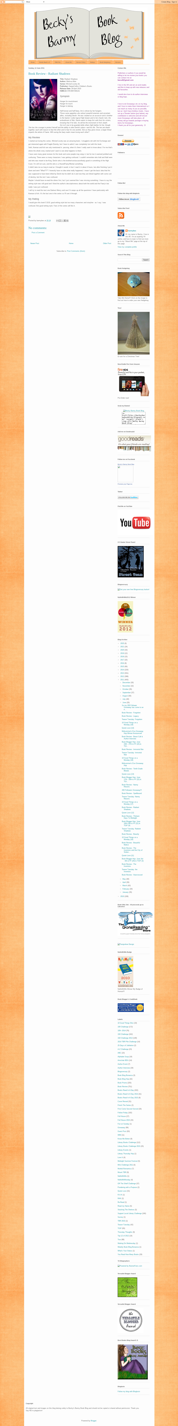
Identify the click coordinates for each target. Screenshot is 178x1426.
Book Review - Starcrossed (132, 875)
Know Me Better (124, 1139)
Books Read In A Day (126, 1090)
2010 (122, 896)
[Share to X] (62, 220)
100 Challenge (123, 1027)
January (125, 892)
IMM (119, 1135)
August (125, 696)
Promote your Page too (125, 484)
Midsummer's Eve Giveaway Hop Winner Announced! (132, 732)
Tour (119, 1240)
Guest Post (122, 1131)
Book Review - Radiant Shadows (49, 73)
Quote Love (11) (128, 855)
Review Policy (80, 62)
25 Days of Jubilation (126, 1045)
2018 (122, 657)
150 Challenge (123, 1034)
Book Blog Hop (123, 1079)
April (124, 882)
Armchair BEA (123, 1060)
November (126, 686)
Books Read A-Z (44, 62)
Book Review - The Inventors (129, 865)
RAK (119, 1198)
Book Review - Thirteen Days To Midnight (130, 817)
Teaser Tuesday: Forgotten (132, 719)
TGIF (120, 1228)
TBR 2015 (121, 1221)
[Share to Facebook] (65, 220)
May (124, 879)
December (126, 682)
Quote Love (122, 1191)
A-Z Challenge (123, 1049)
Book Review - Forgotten (131, 713)
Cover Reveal (123, 1101)
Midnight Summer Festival (127, 1161)
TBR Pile (57, 62)
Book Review (123, 1087)
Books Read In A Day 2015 (128, 1098)
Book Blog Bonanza (125, 1075)
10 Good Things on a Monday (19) (130, 724)
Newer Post (34, 243)
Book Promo (122, 1083)
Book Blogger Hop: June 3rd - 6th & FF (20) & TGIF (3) (132, 860)
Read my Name (123, 1206)
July (124, 699)
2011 (122, 680)
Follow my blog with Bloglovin (129, 1391)
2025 (122, 643)
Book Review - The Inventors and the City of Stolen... (132, 850)
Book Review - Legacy (130, 716)
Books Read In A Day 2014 (128, 1094)
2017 (122, 660)
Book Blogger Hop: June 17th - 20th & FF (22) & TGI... (131, 779)
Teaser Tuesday (124, 1225)
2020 (122, 650)
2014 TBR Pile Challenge (127, 1042)
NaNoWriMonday (124, 1180)
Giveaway (121, 1128)
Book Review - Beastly (130, 834)
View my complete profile (127, 247)
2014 (122, 670)
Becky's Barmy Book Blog (126, 464)
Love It (120, 1157)
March (125, 885)
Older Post (107, 243)
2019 (122, 653)
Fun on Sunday (123, 1124)
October (125, 689)
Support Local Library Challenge (130, 1213)
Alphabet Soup (123, 1057)
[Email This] (57, 220)
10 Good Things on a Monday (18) (130, 759)
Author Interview (124, 1068)
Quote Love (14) (128, 728)
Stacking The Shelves (126, 1210)
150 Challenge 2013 (125, 1038)
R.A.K (120, 1195)
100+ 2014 (122, 1031)
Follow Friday (123, 1113)
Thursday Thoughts (125, 1232)
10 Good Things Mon (125, 1023)
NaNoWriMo (122, 1176)
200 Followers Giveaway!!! (132, 790)
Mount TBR (122, 1172)
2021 (122, 647)
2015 (122, 666)
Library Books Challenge (127, 1142)
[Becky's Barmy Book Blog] (125, 482)
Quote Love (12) (128, 813)
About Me (68, 62)
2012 (122, 676)
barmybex (132, 231)
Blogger (93, 1421)
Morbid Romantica (124, 1169)
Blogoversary (123, 1072)
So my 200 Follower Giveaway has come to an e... (132, 707)
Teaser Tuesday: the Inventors (129, 870)
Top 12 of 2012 (123, 1236)
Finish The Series (124, 1105)
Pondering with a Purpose (127, 1187)
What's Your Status (125, 1251)
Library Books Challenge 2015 (129, 1146)
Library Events (123, 1150)
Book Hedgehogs (105, 62)
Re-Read (121, 1202)
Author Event (123, 1064)
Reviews (118, 62)
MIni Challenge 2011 (125, 1165)
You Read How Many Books (128, 1254)
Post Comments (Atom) (76, 251)
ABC (119, 1053)
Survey (120, 1217)
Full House (122, 1116)
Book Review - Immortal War (132, 749)
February (126, 889)
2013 (122, 673)
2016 (122, 663)
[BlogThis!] (60, 220)
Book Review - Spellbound (132, 793)
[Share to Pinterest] (67, 220)
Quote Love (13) (128, 774)
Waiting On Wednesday (126, 1243)
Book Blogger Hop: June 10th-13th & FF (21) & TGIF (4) (131, 823)
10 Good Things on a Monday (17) (130, 803)
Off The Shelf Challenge (127, 1184)
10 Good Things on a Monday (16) (130, 838)
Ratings (92, 62)
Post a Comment (38, 233)
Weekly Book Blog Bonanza (128, 1247)
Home (33, 62)
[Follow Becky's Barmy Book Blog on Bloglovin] (129, 200)
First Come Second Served (128, 1109)
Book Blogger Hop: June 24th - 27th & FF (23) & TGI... (131, 744)
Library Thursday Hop (126, 1154)
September (126, 693)
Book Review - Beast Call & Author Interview (132, 738)
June (124, 702)
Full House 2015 (124, 1120)
